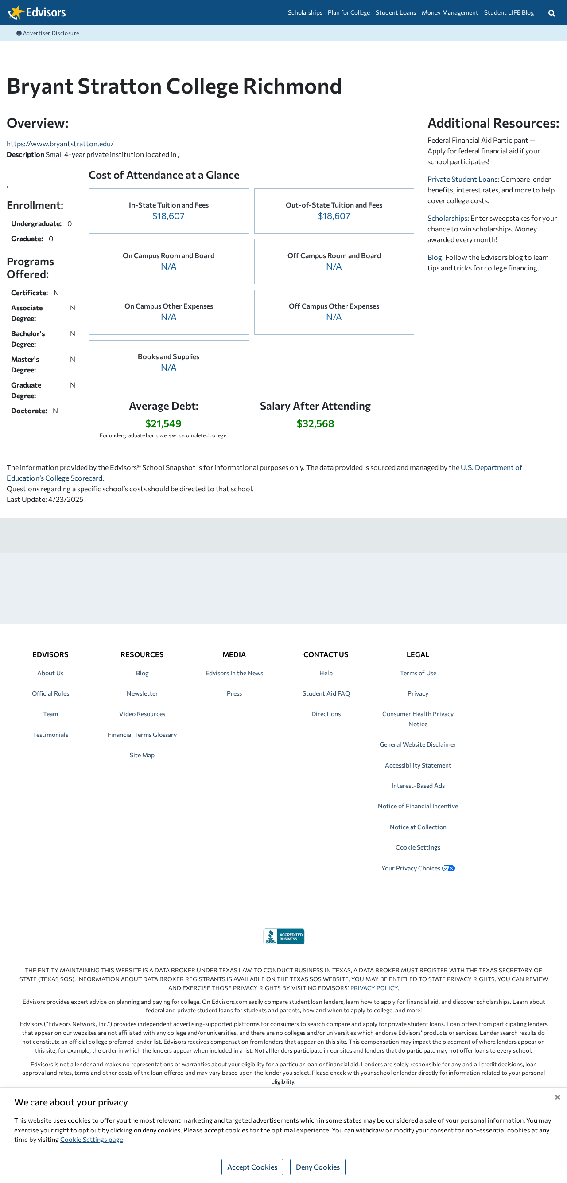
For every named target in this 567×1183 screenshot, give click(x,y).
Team (50, 713)
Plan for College (349, 12)
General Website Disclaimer (418, 744)
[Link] (284, 935)
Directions (326, 713)
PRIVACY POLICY (374, 987)
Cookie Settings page (91, 1139)
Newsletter (142, 693)
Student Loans (396, 12)
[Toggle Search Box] (552, 12)
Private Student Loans (462, 179)
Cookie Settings (418, 847)
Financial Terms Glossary (142, 734)
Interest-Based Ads (418, 785)
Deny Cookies (318, 1167)
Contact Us (326, 654)
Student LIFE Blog (509, 12)
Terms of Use (418, 673)
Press (234, 693)
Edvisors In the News (234, 673)
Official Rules (50, 693)
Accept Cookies (252, 1167)
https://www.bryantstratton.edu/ (60, 143)
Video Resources (142, 713)
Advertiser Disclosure (50, 33)
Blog (142, 673)
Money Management (450, 12)
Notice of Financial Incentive (418, 806)
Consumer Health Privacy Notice (418, 718)
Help (326, 673)
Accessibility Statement (418, 765)
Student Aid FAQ (326, 693)
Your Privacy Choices (410, 868)
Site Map (142, 755)
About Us (50, 673)
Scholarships (305, 12)
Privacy (418, 693)
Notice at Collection (418, 826)
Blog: (436, 257)
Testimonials (50, 734)
